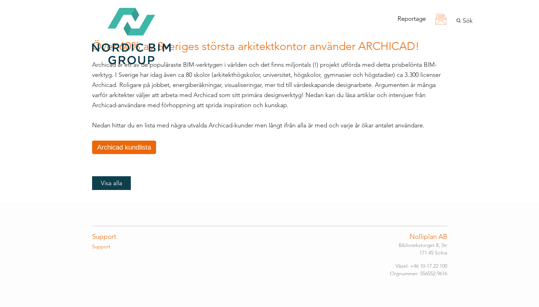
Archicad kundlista (124, 147)
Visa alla (111, 183)
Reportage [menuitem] (412, 18)
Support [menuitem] (104, 236)
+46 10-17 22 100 (428, 266)
